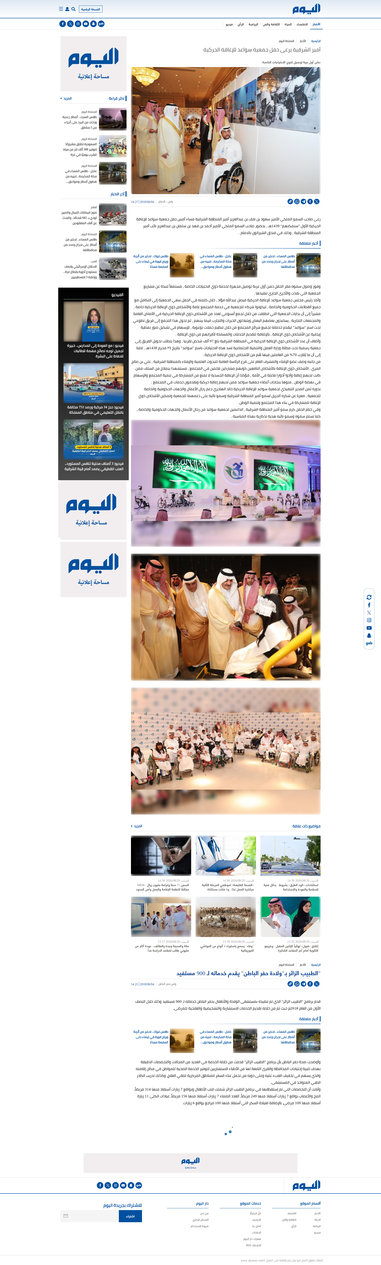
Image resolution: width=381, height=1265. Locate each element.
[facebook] (62, 24)
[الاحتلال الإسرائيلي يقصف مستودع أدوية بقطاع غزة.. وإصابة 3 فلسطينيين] (113, 268)
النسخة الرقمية (90, 9)
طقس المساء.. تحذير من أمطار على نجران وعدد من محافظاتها (278, 261)
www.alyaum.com (252, 1260)
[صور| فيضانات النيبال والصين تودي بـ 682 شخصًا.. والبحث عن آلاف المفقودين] (113, 214)
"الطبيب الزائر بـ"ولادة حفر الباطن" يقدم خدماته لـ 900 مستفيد (249, 972)
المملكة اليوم (286, 40)
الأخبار (316, 24)
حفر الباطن (164, 984)
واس (173, 984)
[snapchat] (93, 24)
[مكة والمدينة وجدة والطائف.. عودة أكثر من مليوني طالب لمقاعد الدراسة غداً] (161, 917)
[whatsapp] (297, 201)
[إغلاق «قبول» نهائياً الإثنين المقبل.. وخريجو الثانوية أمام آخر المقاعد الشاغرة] (290, 917)
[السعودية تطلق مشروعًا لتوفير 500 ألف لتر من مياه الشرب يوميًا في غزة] (113, 146)
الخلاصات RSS (253, 1245)
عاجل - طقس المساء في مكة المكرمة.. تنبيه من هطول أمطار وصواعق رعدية (216, 261)
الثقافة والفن (271, 24)
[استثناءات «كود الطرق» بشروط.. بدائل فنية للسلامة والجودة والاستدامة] (290, 856)
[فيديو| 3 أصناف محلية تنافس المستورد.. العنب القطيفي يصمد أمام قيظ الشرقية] (93, 439)
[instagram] (78, 24)
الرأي (241, 24)
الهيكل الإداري (200, 1219)
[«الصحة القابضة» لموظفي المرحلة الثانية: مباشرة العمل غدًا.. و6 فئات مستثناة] (226, 856)
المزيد (137, 826)
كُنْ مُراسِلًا (255, 1213)
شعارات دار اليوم (252, 1238)
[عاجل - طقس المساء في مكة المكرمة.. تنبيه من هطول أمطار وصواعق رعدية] (113, 173)
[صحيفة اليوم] (302, 9)
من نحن (204, 1213)
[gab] (101, 24)
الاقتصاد (302, 24)
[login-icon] (67, 9)
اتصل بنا (256, 1226)
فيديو (229, 24)
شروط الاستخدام (200, 1226)
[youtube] (85, 24)
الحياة (288, 24)
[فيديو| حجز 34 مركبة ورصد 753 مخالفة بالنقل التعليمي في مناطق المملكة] (93, 383)
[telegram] (303, 201)
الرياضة (253, 24)
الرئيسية (316, 40)
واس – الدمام (166, 201)
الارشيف (256, 1219)
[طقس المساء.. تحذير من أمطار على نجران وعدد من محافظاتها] (113, 241)
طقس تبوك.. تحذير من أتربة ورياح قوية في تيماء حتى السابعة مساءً (150, 261)
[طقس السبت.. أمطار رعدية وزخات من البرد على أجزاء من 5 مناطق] (113, 119)
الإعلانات (256, 1232)
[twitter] (70, 24)
